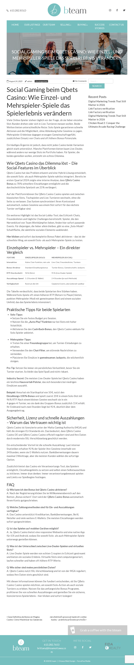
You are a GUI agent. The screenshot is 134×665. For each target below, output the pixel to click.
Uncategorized (41, 81)
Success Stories (99, 26)
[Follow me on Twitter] (124, 10)
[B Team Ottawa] (67, 13)
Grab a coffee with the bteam (100, 630)
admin (29, 81)
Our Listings (32, 24)
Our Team (49, 24)
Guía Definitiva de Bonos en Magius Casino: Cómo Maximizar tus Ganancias (24, 618)
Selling (65, 24)
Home (15, 24)
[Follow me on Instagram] (110, 10)
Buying (81, 24)
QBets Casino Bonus (58, 496)
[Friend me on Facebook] (117, 10)
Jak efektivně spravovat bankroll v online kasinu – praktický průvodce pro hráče (68, 618)
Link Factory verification (101, 108)
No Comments (80, 81)
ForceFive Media (83, 661)
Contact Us (116, 24)
